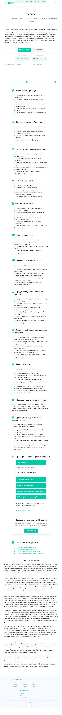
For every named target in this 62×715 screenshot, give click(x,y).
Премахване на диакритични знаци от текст (31, 553)
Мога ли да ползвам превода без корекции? (31, 491)
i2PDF (17, 1)
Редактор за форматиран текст (27, 547)
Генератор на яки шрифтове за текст (29, 551)
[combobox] (22, 59)
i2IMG (22, 1)
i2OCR (26, 1)
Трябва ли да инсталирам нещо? (31, 497)
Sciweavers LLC (35, 705)
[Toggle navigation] (55, 2)
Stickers (33, 686)
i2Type (24, 686)
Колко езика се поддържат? (31, 479)
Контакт (21, 695)
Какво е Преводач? (31, 462)
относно (22, 693)
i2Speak (16, 686)
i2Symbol (25, 684)
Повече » (44, 1)
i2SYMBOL (37, 1)
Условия (32, 702)
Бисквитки (38, 702)
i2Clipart (33, 684)
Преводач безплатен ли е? (31, 485)
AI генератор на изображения (26, 549)
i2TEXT (31, 1)
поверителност (25, 702)
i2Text (15, 684)
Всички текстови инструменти (27, 697)
